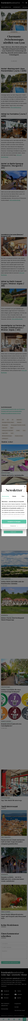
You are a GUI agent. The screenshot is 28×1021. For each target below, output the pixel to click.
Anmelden (13, 532)
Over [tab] (23, 496)
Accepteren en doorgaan (14, 521)
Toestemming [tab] (5, 496)
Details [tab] (14, 496)
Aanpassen (13, 526)
